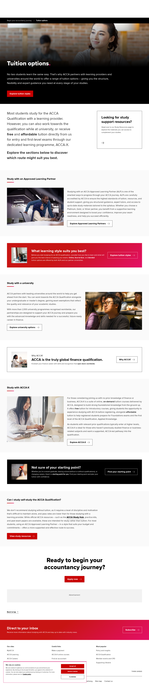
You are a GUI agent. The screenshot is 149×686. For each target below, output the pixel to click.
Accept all (72, 666)
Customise (72, 677)
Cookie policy (27, 674)
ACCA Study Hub (75, 517)
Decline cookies (73, 671)
